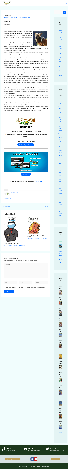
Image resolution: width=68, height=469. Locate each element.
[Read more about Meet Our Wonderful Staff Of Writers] (35, 225)
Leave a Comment (8, 17)
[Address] (47, 449)
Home (30, 3)
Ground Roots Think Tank (12, 243)
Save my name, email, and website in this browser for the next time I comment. (25, 287)
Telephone (10, 448)
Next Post (47, 206)
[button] (54, 3)
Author (6, 189)
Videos (43, 3)
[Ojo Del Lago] (7, 193)
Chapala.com (50, 3)
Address (53, 448)
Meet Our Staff (60, 59)
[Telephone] (3, 449)
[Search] (64, 12)
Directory (36, 3)
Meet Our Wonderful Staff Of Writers (35, 235)
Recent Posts (11, 189)
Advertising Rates (60, 53)
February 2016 (17, 17)
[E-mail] (25, 449)
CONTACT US (60, 3)
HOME (60, 30)
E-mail (30, 448)
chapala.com (38, 181)
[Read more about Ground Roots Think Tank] (11, 229)
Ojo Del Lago (15, 193)
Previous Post (5, 206)
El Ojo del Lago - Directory (25, 145)
